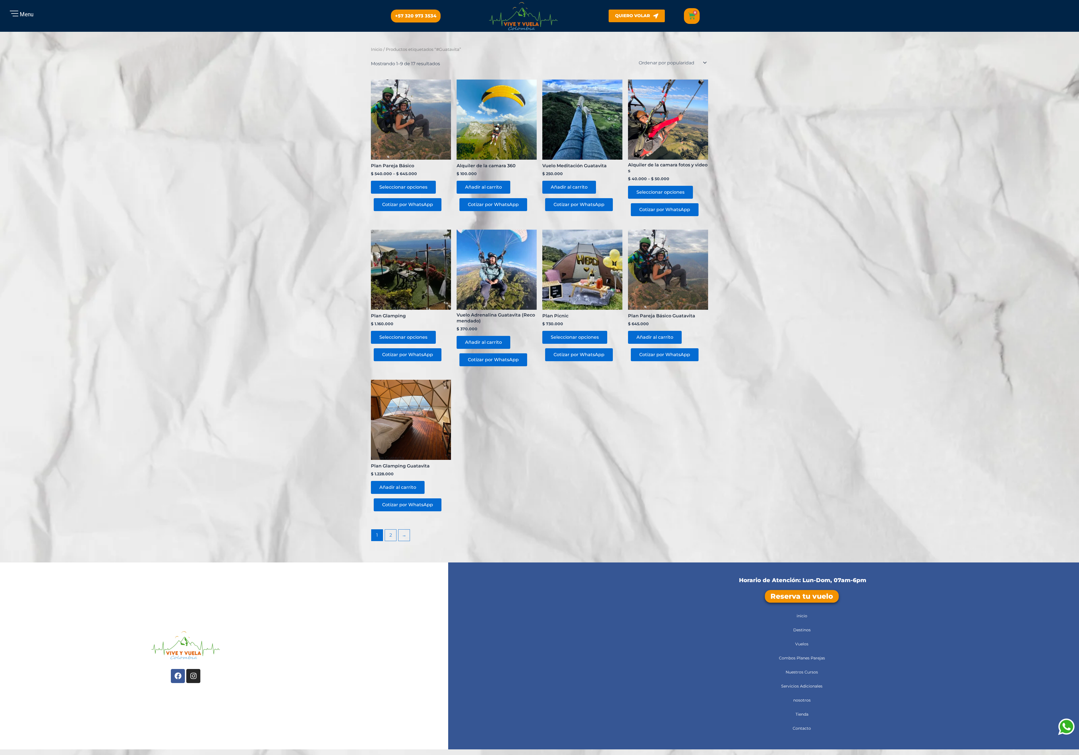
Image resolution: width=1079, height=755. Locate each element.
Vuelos (801, 644)
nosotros (802, 700)
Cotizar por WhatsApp (407, 204)
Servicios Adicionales (801, 686)
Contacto (802, 728)
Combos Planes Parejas (802, 658)
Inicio (376, 49)
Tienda (801, 714)
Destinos (802, 629)
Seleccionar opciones (403, 187)
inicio (802, 615)
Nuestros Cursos (802, 672)
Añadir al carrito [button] (483, 187)
